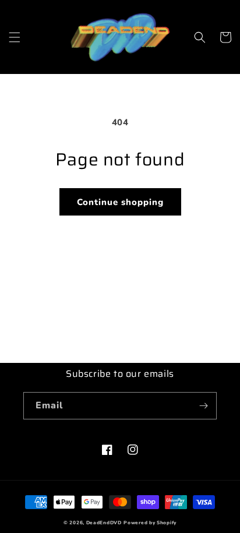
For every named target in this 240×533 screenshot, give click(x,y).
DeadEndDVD (104, 523)
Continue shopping (120, 202)
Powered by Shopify (150, 523)
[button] (14, 37)
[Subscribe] (203, 405)
